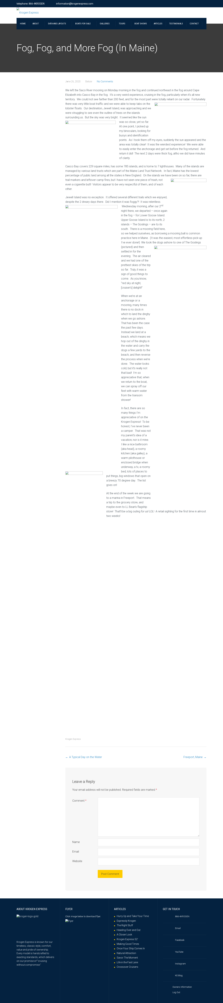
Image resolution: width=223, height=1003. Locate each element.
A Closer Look (124, 934)
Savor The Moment (127, 957)
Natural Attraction (126, 953)
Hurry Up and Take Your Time (133, 916)
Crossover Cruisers (127, 966)
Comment (79, 800)
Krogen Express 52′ (127, 939)
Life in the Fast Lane (127, 962)
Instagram (180, 963)
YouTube (179, 952)
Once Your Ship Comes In (131, 948)
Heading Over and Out (128, 930)
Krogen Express (73, 739)
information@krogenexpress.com (74, 3)
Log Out (176, 992)
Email (75, 851)
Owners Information (182, 987)
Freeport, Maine (193, 757)
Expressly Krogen (126, 920)
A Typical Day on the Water (85, 757)
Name (76, 842)
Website (77, 861)
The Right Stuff (125, 925)
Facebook (179, 940)
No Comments (105, 81)
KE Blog (179, 975)
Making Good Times (128, 944)
